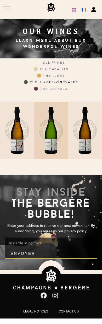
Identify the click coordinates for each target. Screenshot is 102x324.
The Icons (54, 76)
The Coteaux (54, 89)
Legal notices (35, 311)
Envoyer (22, 253)
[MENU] (7, 7)
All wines (54, 63)
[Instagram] (56, 297)
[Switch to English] (74, 9)
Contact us (69, 311)
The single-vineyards (54, 82)
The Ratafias (54, 69)
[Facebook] (45, 297)
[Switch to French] (84, 9)
